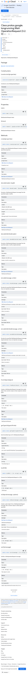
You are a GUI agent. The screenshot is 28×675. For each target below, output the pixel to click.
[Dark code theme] (23, 78)
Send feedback (6, 22)
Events (2, 653)
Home (2, 15)
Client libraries (10, 7)
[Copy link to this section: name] (5, 108)
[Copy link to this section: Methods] (9, 135)
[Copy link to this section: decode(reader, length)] (16, 183)
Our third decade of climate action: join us (10, 666)
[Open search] (19, 1)
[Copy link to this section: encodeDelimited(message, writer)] (23, 329)
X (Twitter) (3, 655)
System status (4, 631)
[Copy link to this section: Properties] (10, 105)
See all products (4, 613)
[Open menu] (2, 1)
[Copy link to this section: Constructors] (12, 71)
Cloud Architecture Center (6, 643)
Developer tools (15, 15)
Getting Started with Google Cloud (8, 639)
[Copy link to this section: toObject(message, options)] (19, 495)
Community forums (5, 625)
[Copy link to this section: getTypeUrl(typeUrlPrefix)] (17, 425)
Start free (5, 10)
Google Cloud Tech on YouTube (7, 659)
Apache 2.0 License (11, 601)
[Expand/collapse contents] (8, 38)
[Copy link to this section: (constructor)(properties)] (17, 74)
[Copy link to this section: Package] (8, 63)
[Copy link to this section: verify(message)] (12, 547)
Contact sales (4, 619)
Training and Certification (6, 645)
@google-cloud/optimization (7, 66)
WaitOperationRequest (7, 176)
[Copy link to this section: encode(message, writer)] (17, 278)
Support (2, 627)
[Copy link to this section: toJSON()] (8, 468)
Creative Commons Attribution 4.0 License (10, 600)
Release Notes (4, 629)
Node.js (19, 5)
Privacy (9, 664)
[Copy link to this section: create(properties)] (13, 139)
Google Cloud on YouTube (6, 657)
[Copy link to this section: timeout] (7, 121)
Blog (2, 651)
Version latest (6, 54)
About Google (4, 664)
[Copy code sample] (25, 78)
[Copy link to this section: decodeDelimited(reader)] (17, 234)
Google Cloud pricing (5, 615)
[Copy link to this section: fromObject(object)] (14, 380)
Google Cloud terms (22, 664)
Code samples (4, 641)
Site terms (14, 664)
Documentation (8, 15)
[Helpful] (9, 19)
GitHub (2, 637)
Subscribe (22, 668)
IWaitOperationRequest (7, 96)
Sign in (25, 1)
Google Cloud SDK (9, 5)
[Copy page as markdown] (9, 34)
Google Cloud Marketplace (6, 617)
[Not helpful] (11, 19)
